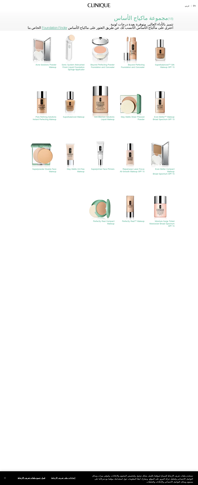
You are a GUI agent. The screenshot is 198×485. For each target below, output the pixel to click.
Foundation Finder (54, 28)
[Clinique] (99, 7)
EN (194, 5)
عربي (187, 5)
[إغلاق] (5, 478)
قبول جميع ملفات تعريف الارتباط (31, 478)
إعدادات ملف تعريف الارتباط (63, 478)
